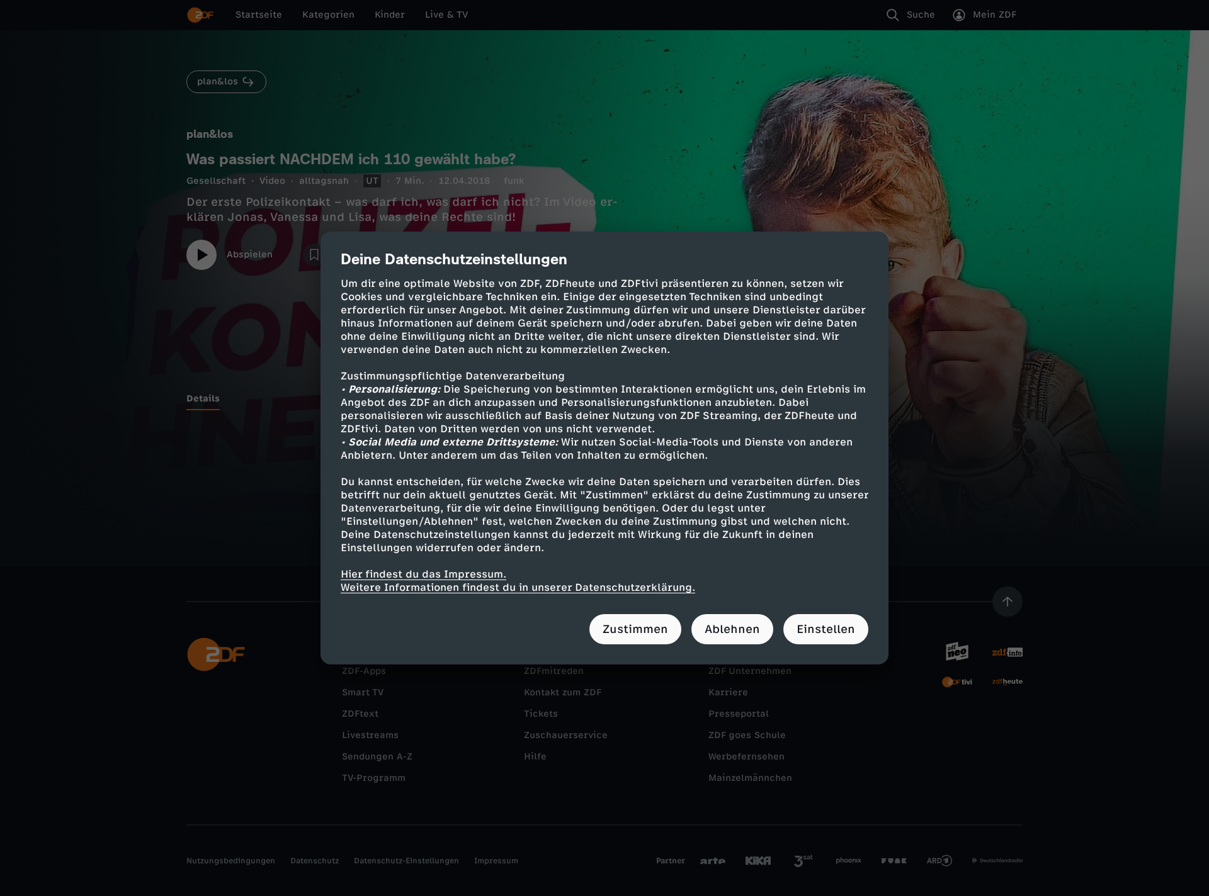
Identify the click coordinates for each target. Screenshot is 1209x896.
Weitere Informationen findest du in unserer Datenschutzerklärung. (518, 587)
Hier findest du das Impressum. (423, 574)
